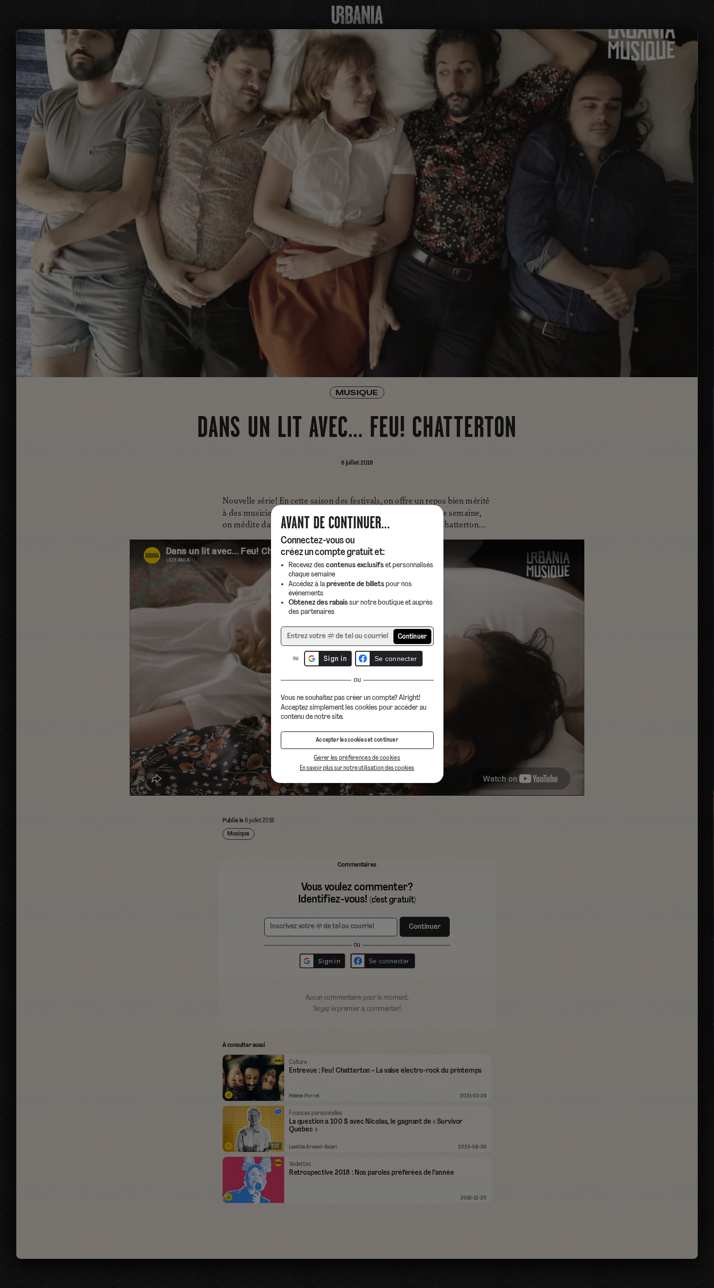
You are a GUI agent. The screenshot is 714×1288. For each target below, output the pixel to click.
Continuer (412, 637)
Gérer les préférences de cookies (357, 758)
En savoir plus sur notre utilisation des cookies (357, 768)
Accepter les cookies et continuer (357, 740)
